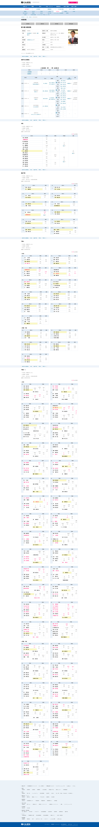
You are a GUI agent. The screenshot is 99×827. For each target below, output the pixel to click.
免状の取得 (50, 811)
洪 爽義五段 (25, 145)
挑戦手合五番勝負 (25, 56)
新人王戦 (49, 13)
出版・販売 (24, 803)
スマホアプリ (37, 811)
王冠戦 (25, 14)
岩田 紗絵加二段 (52, 99)
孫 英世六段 (52, 97)
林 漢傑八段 (63, 91)
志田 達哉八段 (25, 158)
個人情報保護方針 (64, 824)
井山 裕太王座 (25, 137)
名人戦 (33, 11)
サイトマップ (76, 824)
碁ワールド (28, 804)
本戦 (31, 56)
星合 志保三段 (63, 86)
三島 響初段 (63, 101)
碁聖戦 (65, 11)
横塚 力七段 (63, 88)
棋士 (22, 792)
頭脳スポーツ (53, 815)
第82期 (27, 23)
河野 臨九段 (63, 80)
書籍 (61, 804)
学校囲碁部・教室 (31, 815)
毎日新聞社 (29, 33)
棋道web (34, 804)
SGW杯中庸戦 (33, 14)
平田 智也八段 (25, 164)
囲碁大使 (66, 811)
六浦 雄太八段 (63, 97)
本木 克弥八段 (63, 103)
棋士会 (53, 793)
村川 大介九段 (25, 143)
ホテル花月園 (35, 106)
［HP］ (58, 793)
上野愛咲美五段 (25, 139)
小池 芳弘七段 (25, 147)
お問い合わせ (70, 824)
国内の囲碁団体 (38, 815)
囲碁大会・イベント (25, 795)
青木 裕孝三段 (51, 82)
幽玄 (56, 82)
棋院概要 (23, 817)
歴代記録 (71, 23)
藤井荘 (35, 91)
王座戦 (41, 11)
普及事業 (55, 811)
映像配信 (68, 83)
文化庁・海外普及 (60, 815)
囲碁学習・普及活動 (25, 810)
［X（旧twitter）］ (70, 793)
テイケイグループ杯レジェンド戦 (43, 14)
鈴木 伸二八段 (63, 82)
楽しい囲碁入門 (24, 811)
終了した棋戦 (72, 9)
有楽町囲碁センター (30, 800)
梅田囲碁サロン (49, 800)
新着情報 (23, 789)
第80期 (56, 23)
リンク (23, 814)
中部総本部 (37, 800)
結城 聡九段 (45, 98)
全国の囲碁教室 (43, 811)
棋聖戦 (25, 11)
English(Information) (36, 2)
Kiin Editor (30, 811)
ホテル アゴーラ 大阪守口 (35, 114)
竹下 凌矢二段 (51, 84)
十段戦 (74, 11)
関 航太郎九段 (25, 141)
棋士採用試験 (42, 793)
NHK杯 (41, 13)
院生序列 (47, 793)
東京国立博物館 (35, 84)
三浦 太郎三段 (51, 91)
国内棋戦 (27, 9)
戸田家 (35, 99)
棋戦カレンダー (58, 789)
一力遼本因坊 (43, 68)
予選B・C (44, 56)
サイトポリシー (47, 824)
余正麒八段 (56, 68)
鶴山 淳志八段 (63, 84)
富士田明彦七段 (25, 154)
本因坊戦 (57, 11)
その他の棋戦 (61, 9)
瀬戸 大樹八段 (63, 99)
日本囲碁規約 (65, 789)
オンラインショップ (68, 804)
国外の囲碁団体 (45, 815)
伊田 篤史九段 (63, 95)
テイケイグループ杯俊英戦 (58, 13)
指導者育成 (61, 811)
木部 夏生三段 (63, 93)
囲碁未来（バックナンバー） (54, 804)
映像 (63, 145)
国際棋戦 (49, 9)
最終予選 (35, 56)
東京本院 (23, 800)
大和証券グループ (30, 39)
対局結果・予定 (51, 789)
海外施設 (55, 800)
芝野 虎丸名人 (25, 152)
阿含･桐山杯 (25, 13)
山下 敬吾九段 (45, 106)
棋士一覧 (28, 793)
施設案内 (23, 799)
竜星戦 (33, 13)
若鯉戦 (67, 13)
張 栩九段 (45, 83)
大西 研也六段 (51, 90)
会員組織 (23, 806)
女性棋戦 (38, 9)
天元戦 (49, 11)
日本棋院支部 (24, 815)
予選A (40, 56)
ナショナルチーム (35, 793)
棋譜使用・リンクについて (55, 824)
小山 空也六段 (25, 160)
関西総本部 (43, 800)
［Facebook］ (65, 793)
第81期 (42, 23)
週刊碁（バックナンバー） (43, 804)
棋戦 (22, 788)
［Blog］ (61, 793)
